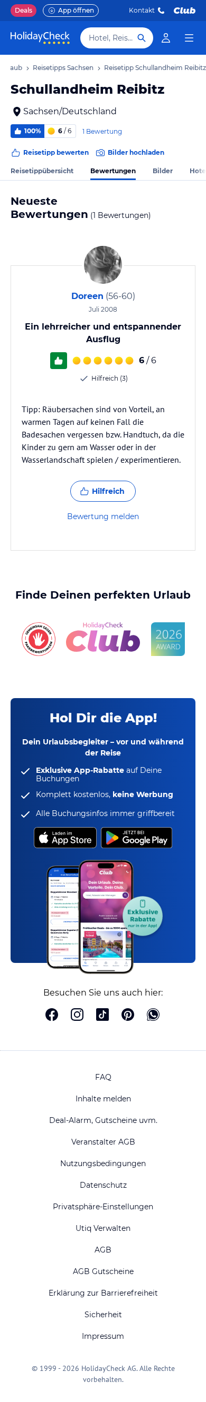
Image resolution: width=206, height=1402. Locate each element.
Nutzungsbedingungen (103, 1163)
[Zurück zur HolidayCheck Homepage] (40, 38)
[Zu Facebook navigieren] (51, 1015)
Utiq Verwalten (103, 1228)
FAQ (103, 1077)
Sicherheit (103, 1314)
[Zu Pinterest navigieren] (127, 1015)
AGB (103, 1250)
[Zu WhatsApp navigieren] (153, 1015)
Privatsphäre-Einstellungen (103, 1206)
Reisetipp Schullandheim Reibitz (155, 68)
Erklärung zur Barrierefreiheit (103, 1293)
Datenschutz (103, 1185)
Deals (23, 10)
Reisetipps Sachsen (63, 68)
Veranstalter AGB (103, 1142)
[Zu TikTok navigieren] (102, 1015)
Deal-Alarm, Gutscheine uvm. (103, 1120)
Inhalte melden (103, 1098)
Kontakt (142, 10)
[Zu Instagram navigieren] (77, 1015)
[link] (165, 37)
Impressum (103, 1336)
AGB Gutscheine (103, 1271)
